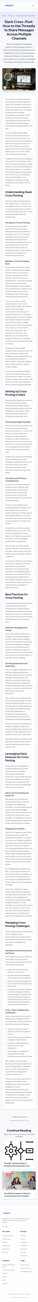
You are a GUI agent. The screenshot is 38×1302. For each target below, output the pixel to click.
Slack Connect (6, 1239)
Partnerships (6, 1245)
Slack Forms (6, 1249)
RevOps (4, 1242)
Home (4, 16)
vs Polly (4, 1276)
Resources (11, 16)
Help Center (24, 1255)
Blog (3, 1280)
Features (23, 1235)
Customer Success (8, 1235)
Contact (4, 1283)
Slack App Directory (26, 1271)
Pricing (22, 1239)
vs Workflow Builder (8, 1270)
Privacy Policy (24, 1265)
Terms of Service (25, 1268)
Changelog (23, 1245)
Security (23, 1252)
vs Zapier (5, 1273)
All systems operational (20, 1297)
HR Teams (5, 1252)
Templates (23, 1242)
